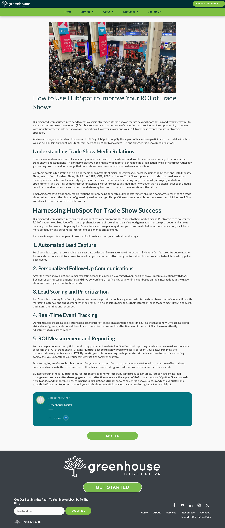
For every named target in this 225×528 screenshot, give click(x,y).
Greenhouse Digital (60, 404)
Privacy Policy (204, 517)
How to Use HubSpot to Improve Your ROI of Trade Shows (104, 102)
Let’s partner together (56, 384)
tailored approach (139, 176)
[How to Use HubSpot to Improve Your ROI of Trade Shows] (112, 57)
